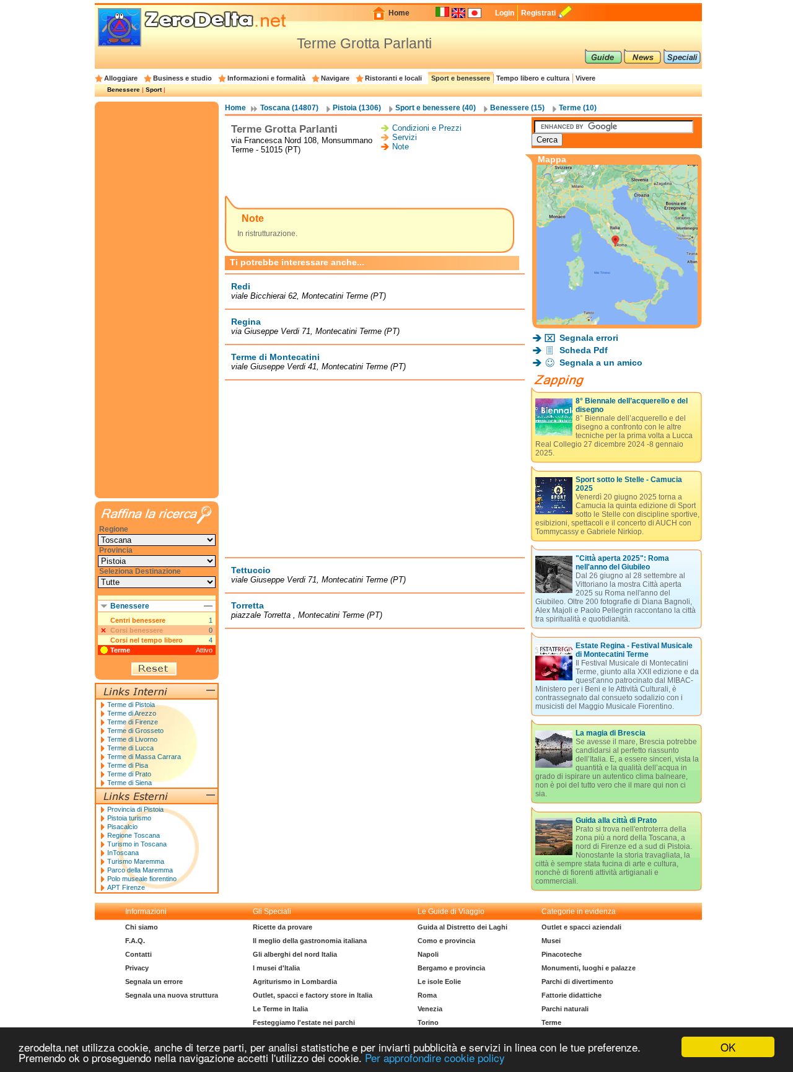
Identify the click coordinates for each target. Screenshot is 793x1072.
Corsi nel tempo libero (146, 640)
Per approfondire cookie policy (435, 1057)
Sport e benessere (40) (435, 107)
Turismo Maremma (135, 861)
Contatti (138, 954)
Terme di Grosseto (135, 730)
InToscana (123, 852)
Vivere (585, 78)
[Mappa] (617, 321)
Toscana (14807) (289, 107)
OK (728, 1047)
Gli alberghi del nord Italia (295, 954)
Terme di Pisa (127, 765)
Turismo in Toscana (137, 844)
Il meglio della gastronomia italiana (310, 940)
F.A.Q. (135, 940)
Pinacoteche (561, 954)
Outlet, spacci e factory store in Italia (312, 995)
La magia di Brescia (611, 733)
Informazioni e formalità (266, 78)
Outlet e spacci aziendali (581, 927)
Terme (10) (578, 107)
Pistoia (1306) (357, 107)
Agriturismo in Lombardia (295, 981)
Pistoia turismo (129, 818)
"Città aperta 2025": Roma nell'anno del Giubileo (622, 562)
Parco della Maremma (140, 870)
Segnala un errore (154, 981)
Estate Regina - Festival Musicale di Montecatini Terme (634, 650)
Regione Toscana (133, 835)
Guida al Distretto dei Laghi (462, 927)
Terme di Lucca (130, 748)
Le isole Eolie (439, 981)
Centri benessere (137, 620)
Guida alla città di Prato (616, 820)
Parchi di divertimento (577, 981)
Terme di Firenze (132, 722)
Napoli (428, 954)
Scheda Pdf (583, 350)
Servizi (404, 137)
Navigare (335, 78)
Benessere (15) (517, 107)
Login (504, 13)
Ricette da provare (282, 927)
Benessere (123, 89)
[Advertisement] (375, 176)
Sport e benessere (460, 78)
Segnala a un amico (600, 362)
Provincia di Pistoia (135, 809)
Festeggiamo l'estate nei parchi (304, 1022)
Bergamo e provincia (451, 968)
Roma (427, 995)
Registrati (538, 13)
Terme (120, 650)
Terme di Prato (129, 774)
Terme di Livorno (132, 739)
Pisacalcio (122, 826)
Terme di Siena (129, 782)
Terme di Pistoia (131, 704)
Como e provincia (446, 940)
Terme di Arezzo (131, 713)
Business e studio (182, 78)
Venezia (430, 1009)
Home (399, 13)
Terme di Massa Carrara (144, 756)
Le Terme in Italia (280, 1009)
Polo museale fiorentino (142, 878)
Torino (428, 1022)
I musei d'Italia (276, 968)
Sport (154, 89)
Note (400, 146)
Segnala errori (588, 338)
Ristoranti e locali (393, 78)
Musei (551, 940)
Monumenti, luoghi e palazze (588, 968)
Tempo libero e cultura (532, 78)
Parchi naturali (565, 1009)
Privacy (137, 968)
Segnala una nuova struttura (171, 995)
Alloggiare (121, 78)
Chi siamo (141, 927)
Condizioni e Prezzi (427, 128)
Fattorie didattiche (571, 995)
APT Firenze (126, 887)
